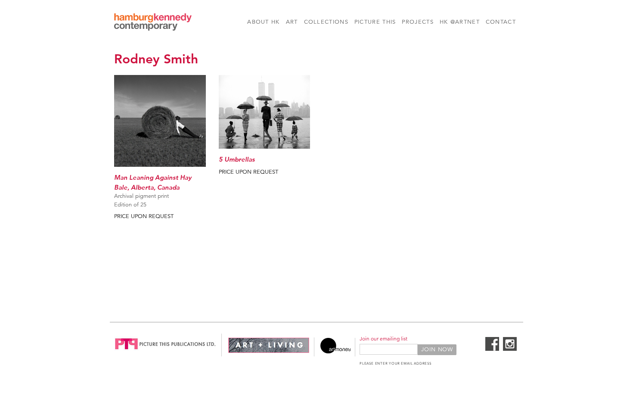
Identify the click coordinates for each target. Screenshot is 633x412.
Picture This (375, 22)
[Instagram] (510, 349)
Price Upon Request (144, 216)
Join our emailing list (383, 338)
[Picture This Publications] (165, 351)
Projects (417, 22)
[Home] (153, 23)
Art (292, 22)
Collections (326, 22)
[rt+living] (269, 351)
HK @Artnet (460, 22)
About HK (263, 22)
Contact (501, 22)
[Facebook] (492, 349)
